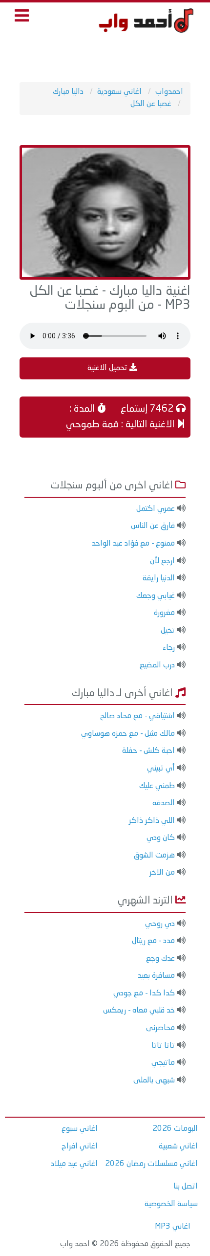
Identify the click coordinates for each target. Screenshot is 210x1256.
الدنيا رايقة (159, 578)
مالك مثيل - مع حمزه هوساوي (128, 734)
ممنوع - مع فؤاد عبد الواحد (133, 544)
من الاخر (162, 873)
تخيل (168, 631)
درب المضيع (157, 665)
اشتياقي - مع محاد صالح (137, 716)
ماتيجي (163, 1063)
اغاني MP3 (172, 1227)
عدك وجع (160, 959)
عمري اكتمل (155, 509)
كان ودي (161, 838)
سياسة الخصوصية (171, 1204)
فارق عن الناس (153, 526)
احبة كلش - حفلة (148, 751)
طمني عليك (157, 786)
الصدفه (163, 803)
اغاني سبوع (80, 1129)
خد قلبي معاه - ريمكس (139, 1010)
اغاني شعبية (178, 1146)
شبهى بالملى (154, 1080)
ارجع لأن (162, 561)
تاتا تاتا (163, 1046)
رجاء (169, 648)
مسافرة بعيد (156, 976)
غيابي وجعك (155, 596)
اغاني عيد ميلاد (74, 1164)
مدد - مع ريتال (153, 941)
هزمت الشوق (154, 855)
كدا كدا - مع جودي (144, 993)
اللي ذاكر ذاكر (152, 821)
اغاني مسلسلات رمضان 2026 (151, 1164)
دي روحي (160, 924)
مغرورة (164, 613)
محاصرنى (160, 1028)
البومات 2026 (175, 1129)
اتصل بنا (185, 1186)
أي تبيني (161, 768)
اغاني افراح (80, 1146)
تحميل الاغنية (108, 368)
